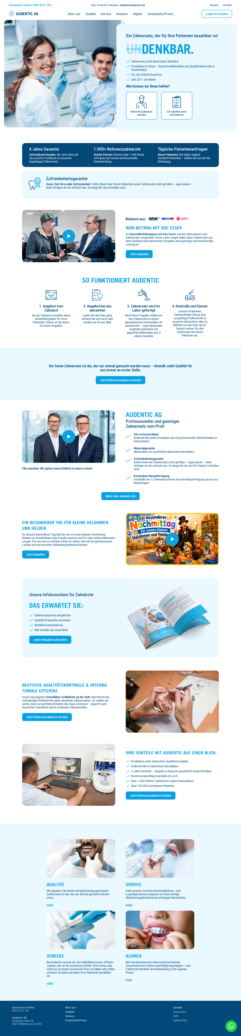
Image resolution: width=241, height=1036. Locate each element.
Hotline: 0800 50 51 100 (30, 5)
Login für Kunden (217, 14)
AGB (175, 1016)
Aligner (133, 955)
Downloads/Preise (76, 1020)
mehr (50, 905)
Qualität (55, 884)
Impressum (179, 1011)
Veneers (55, 955)
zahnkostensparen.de (132, 5)
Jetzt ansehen (139, 254)
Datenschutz (180, 1020)
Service (133, 884)
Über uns (70, 1007)
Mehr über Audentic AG (120, 496)
